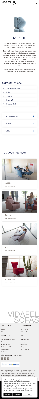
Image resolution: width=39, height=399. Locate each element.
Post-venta (4, 352)
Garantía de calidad (8, 339)
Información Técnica (11, 116)
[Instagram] (5, 358)
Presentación (24, 339)
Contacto (23, 344)
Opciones (8, 123)
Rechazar (17, 394)
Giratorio (9, 96)
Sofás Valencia (25, 349)
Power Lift (9, 100)
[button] (4, 21)
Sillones (3, 332)
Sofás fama (24, 329)
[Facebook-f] (2, 358)
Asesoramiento (6, 342)
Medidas (7, 131)
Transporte (5, 349)
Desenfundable (11, 104)
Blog (22, 347)
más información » (10, 186)
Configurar (27, 394)
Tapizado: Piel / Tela (13, 88)
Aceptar (8, 394)
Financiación (5, 344)
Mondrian (10, 279)
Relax (8, 92)
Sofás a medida (6, 347)
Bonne (8, 215)
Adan (8, 183)
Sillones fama (25, 332)
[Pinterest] (8, 358)
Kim (7, 247)
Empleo (23, 342)
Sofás (3, 329)
